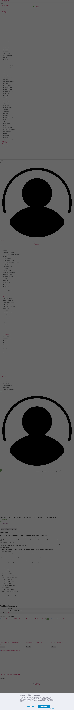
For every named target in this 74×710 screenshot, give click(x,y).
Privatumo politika (22, 702)
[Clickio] (53, 708)
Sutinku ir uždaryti (43, 706)
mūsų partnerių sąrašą (42, 700)
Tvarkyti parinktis (30, 706)
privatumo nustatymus (32, 700)
